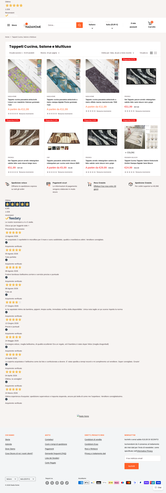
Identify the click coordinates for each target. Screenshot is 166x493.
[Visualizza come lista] (155, 53)
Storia (7, 439)
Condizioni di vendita (93, 439)
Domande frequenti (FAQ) (55, 453)
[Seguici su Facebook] (47, 483)
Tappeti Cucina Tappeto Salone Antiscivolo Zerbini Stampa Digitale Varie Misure (141, 162)
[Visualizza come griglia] (151, 53)
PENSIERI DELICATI (131, 157)
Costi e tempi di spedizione (56, 444)
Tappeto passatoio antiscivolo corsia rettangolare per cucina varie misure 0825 (63, 162)
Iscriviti (131, 466)
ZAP (48, 157)
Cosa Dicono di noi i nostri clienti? (19, 453)
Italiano (9, 479)
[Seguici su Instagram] (57, 483)
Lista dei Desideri (52, 458)
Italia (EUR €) (25, 479)
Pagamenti (49, 449)
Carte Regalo (50, 463)
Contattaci (49, 439)
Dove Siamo (10, 449)
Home (7, 37)
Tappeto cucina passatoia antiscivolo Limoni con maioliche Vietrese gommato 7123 (23, 102)
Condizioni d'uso (91, 444)
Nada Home (12, 96)
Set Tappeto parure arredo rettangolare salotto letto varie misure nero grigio (140, 101)
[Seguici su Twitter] (52, 483)
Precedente (10, 229)
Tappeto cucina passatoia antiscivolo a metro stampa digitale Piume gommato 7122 (62, 102)
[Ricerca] (79, 25)
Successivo (19, 229)
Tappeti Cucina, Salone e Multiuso (24, 37)
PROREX (127, 96)
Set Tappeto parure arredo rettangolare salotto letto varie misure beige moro (23, 162)
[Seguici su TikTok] (67, 483)
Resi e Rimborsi (91, 449)
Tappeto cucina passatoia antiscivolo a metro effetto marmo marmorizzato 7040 (101, 101)
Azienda (8, 444)
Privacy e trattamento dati (95, 453)
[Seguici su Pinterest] (62, 483)
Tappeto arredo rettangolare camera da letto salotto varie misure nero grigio (101, 162)
